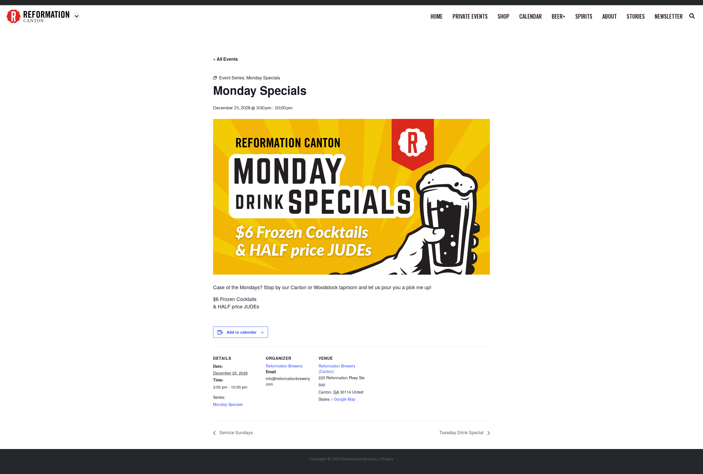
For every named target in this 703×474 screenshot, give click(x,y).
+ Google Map (343, 399)
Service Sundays (235, 432)
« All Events (225, 59)
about (609, 16)
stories (636, 16)
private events (470, 16)
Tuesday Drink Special (462, 432)
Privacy (387, 458)
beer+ (558, 16)
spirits (583, 16)
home (437, 16)
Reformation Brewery (284, 366)
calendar (530, 16)
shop (503, 16)
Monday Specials (228, 404)
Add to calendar (241, 332)
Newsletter (669, 16)
